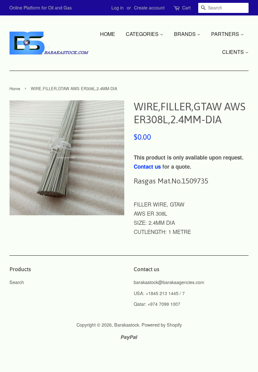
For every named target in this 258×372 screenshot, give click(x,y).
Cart (186, 7)
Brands (185, 34)
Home (107, 34)
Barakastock (126, 324)
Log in (117, 7)
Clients (233, 51)
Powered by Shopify (162, 324)
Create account (149, 7)
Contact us (147, 166)
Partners (225, 34)
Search (16, 282)
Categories (143, 34)
